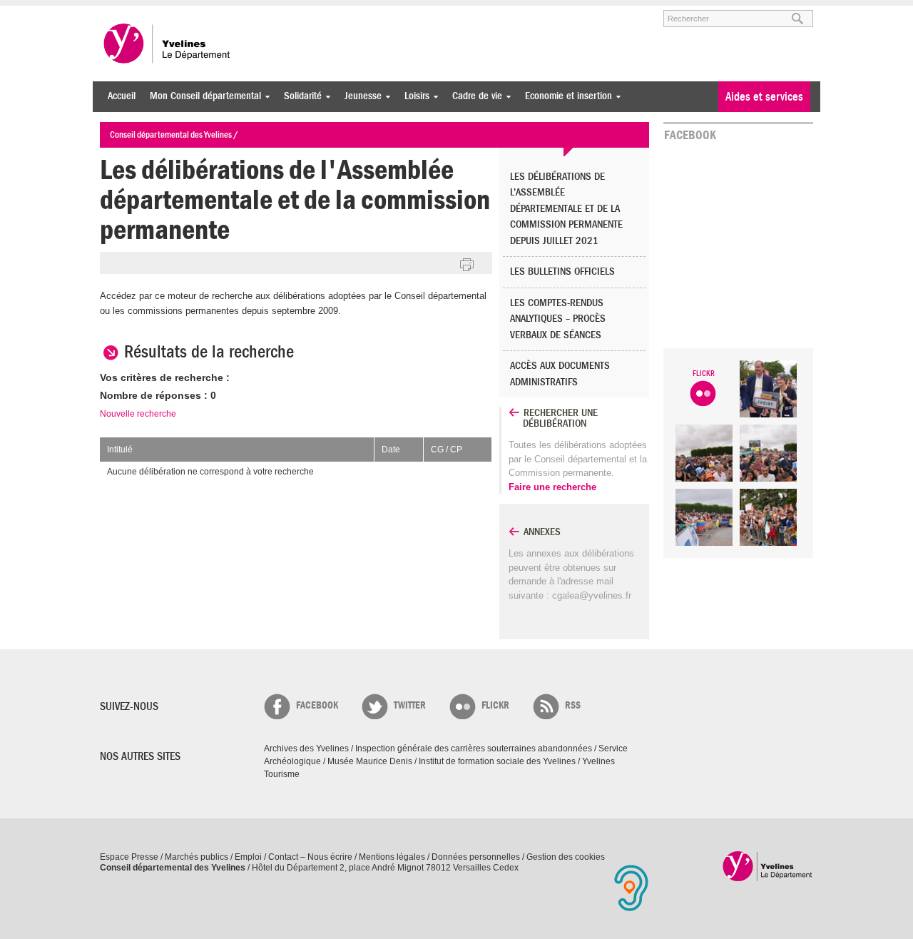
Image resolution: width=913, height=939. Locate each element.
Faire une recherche (552, 487)
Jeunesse (359, 96)
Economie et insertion (565, 96)
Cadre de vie (473, 96)
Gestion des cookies (565, 857)
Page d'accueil (768, 866)
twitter (410, 705)
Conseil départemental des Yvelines (167, 43)
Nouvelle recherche (138, 414)
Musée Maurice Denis (369, 761)
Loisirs (413, 96)
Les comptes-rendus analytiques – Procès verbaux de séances (558, 319)
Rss (573, 705)
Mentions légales (392, 857)
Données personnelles (476, 857)
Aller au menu (120, 12)
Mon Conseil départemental (202, 96)
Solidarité (299, 96)
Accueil (122, 96)
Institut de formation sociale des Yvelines (497, 761)
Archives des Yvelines (306, 748)
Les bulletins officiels (562, 271)
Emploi (248, 857)
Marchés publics (196, 857)
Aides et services (764, 97)
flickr (495, 705)
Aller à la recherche (267, 12)
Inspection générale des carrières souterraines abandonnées (473, 748)
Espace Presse (129, 857)
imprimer (467, 265)
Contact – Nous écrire (310, 857)
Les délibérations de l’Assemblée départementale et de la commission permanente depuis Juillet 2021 (566, 208)
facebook (317, 705)
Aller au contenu (188, 12)
